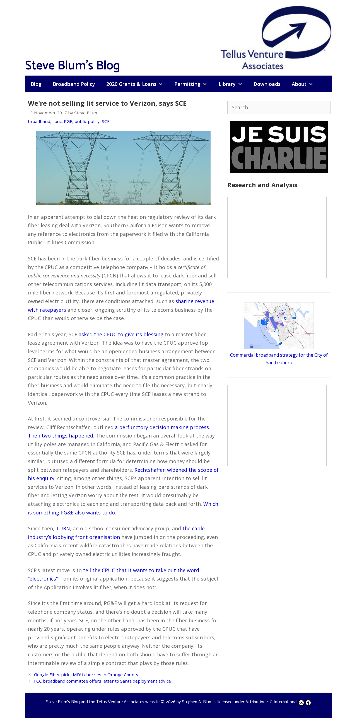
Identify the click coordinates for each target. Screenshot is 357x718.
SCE (106, 121)
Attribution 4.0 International (271, 702)
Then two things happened (60, 435)
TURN (63, 528)
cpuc (57, 121)
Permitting (187, 84)
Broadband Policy (74, 84)
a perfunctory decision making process (162, 427)
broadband (39, 121)
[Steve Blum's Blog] (276, 37)
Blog (36, 84)
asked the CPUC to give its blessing (121, 334)
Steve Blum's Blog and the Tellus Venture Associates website (103, 702)
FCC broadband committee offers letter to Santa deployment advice (102, 681)
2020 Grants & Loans (131, 84)
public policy (87, 121)
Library (227, 84)
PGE (68, 121)
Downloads (267, 84)
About (299, 84)
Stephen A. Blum (197, 702)
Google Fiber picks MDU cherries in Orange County (86, 674)
